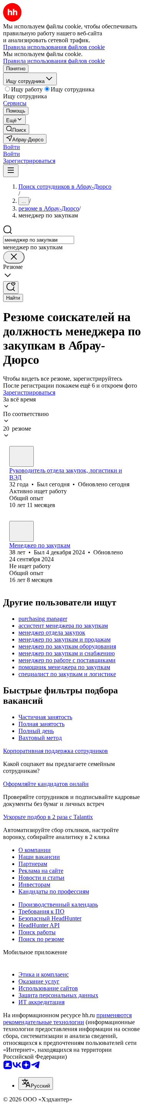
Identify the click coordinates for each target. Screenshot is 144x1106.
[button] (11, 147)
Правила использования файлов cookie (54, 61)
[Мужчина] (21, 456)
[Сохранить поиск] (10, 287)
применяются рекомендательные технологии (67, 1018)
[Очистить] (14, 257)
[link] (16, 129)
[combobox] (38, 240)
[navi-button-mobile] (10, 170)
